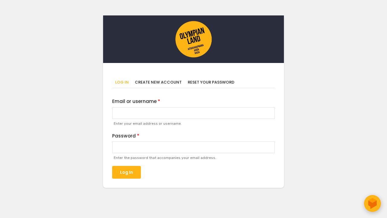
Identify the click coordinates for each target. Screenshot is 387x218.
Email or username (134, 101)
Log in (123, 82)
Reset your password (211, 82)
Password (124, 136)
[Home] (193, 24)
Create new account (158, 82)
